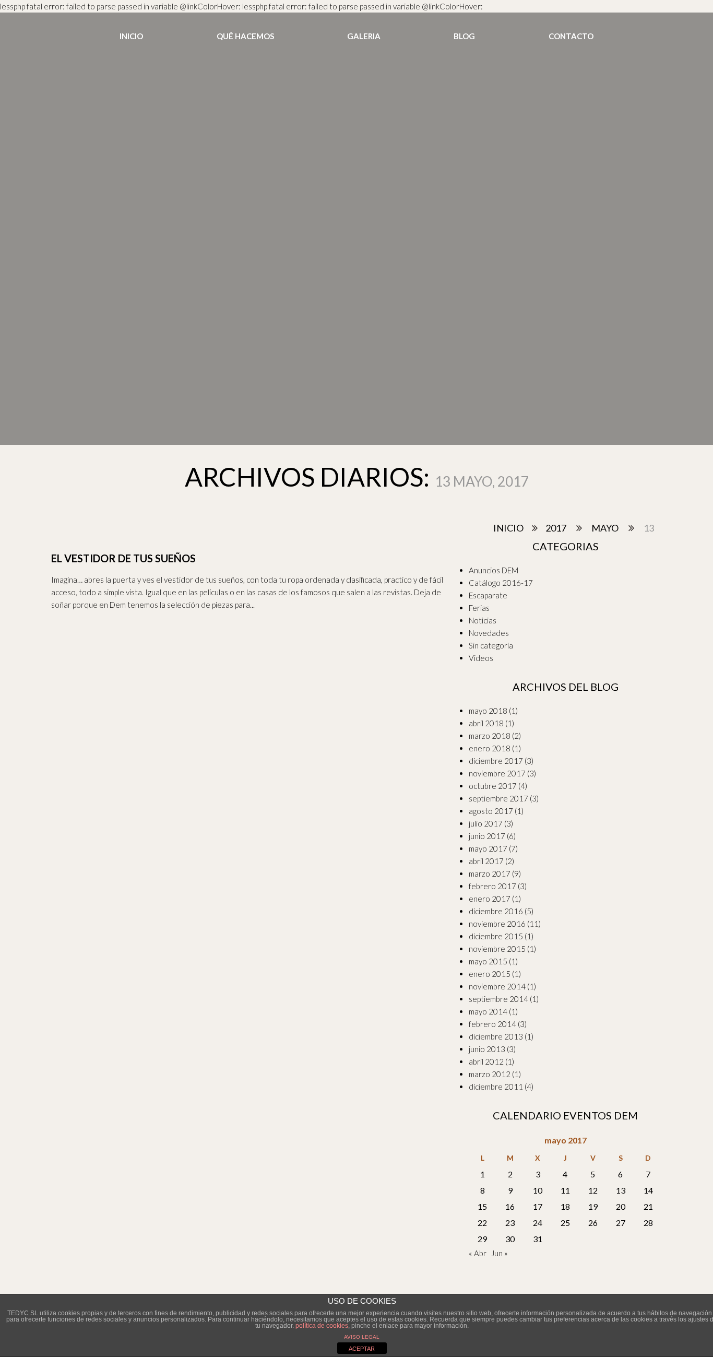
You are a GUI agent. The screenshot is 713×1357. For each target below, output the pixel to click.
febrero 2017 (492, 886)
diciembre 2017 (496, 760)
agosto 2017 (491, 811)
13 (620, 1190)
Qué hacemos (245, 36)
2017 (555, 528)
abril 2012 (486, 1061)
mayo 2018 (488, 710)
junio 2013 (487, 1049)
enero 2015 (489, 973)
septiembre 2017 (498, 798)
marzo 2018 (489, 735)
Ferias (479, 607)
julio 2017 (486, 823)
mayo (605, 528)
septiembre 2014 (498, 999)
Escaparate (488, 595)
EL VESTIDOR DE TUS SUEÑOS (123, 558)
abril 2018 (486, 723)
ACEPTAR (362, 1349)
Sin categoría (491, 645)
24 (537, 1223)
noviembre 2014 (497, 986)
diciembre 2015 (496, 936)
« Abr (477, 1253)
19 (593, 1206)
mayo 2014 (488, 1011)
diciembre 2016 (496, 911)
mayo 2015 (488, 961)
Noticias (482, 620)
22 (482, 1223)
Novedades (489, 633)
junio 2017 (487, 836)
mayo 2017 (488, 848)
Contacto (571, 36)
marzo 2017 (489, 873)
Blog (464, 36)
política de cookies (321, 1325)
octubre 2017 (493, 785)
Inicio (131, 36)
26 (593, 1223)
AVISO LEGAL (361, 1337)
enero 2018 (489, 748)
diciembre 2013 (496, 1036)
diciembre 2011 (496, 1086)
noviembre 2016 (497, 923)
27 (620, 1223)
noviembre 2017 (497, 773)
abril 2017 (486, 861)
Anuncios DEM (493, 570)
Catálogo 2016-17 (501, 582)
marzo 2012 (489, 1074)
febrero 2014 (492, 1024)
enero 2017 (489, 898)
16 (510, 1206)
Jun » (499, 1253)
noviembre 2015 (497, 948)
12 (593, 1190)
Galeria (364, 36)
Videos (481, 658)
